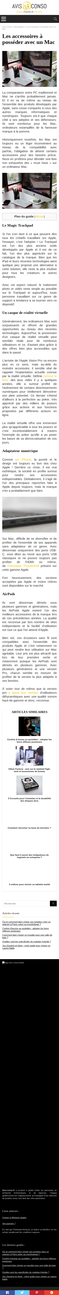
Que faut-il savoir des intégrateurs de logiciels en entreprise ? (29, 856)
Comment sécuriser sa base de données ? (29, 828)
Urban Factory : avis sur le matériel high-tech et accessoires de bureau (29, 770)
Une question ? (8, 1224)
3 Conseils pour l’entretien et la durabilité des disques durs (29, 799)
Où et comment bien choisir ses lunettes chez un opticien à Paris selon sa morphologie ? (26, 923)
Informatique (19, 27)
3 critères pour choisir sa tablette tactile (29, 884)
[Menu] (3, 19)
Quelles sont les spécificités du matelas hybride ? (26, 941)
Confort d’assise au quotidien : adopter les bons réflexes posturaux (29, 740)
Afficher (39, 216)
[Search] (55, 19)
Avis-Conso (7, 27)
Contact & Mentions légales (14, 1218)
